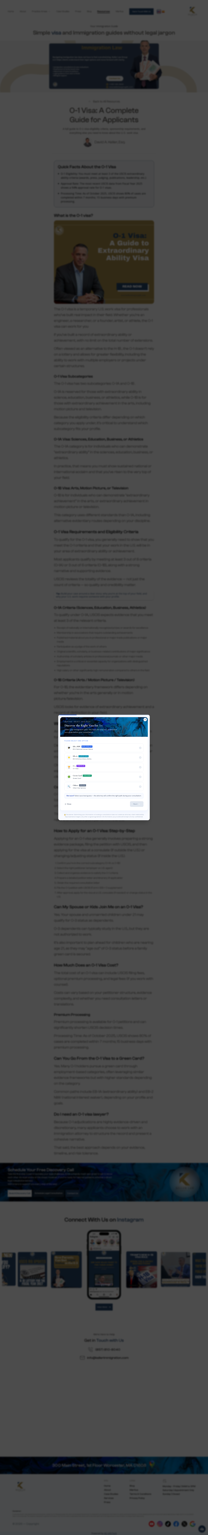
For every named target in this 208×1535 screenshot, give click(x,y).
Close (69, 804)
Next (135, 804)
